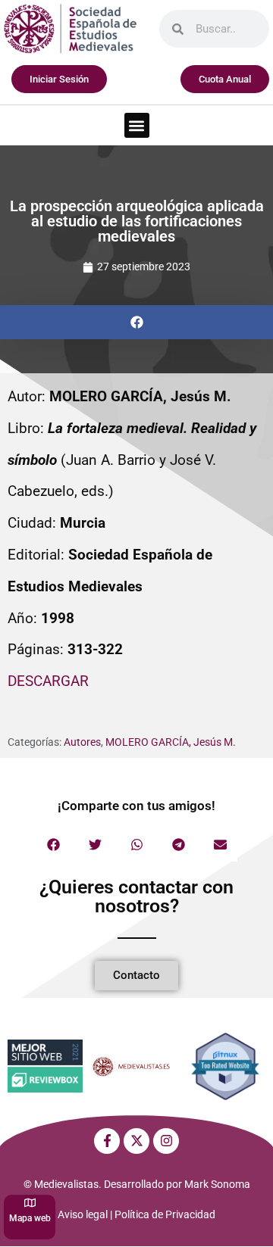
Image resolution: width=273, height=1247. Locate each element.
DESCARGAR (48, 681)
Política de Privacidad (165, 1214)
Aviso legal (83, 1214)
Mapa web (30, 1218)
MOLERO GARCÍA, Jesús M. (170, 742)
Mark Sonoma (217, 1184)
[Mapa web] (30, 1202)
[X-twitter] (136, 1141)
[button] (136, 125)
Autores (82, 742)
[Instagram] (166, 1141)
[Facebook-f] (107, 1141)
